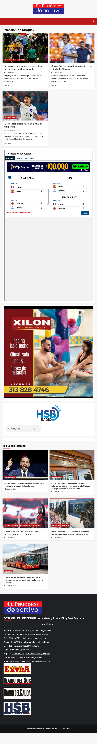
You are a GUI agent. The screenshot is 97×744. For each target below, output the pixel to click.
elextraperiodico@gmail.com (36, 642)
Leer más (7, 85)
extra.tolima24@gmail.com (36, 634)
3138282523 (14, 638)
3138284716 (16, 642)
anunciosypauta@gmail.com (38, 661)
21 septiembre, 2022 (12, 130)
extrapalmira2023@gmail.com (39, 630)
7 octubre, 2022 (58, 72)
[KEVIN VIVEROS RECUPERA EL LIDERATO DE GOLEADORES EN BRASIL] (25, 513)
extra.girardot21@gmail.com (26, 646)
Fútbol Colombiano (11, 525)
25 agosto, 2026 (11, 489)
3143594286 (18, 630)
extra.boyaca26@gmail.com (38, 653)
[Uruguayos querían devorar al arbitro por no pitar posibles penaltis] (25, 48)
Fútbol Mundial (10, 60)
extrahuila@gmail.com (19, 649)
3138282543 (17, 634)
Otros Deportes (10, 477)
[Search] (92, 21)
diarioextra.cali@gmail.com (34, 638)
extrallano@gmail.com (33, 657)
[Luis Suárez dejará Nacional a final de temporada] (25, 106)
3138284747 (18, 653)
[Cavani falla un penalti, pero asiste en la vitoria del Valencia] (72, 48)
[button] (5, 21)
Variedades (65, 525)
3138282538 (18, 661)
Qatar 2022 (21, 60)
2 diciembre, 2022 (11, 72)
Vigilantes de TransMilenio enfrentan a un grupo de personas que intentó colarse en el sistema (23, 580)
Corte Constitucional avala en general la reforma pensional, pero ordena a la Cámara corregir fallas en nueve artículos (70, 486)
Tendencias (36, 525)
